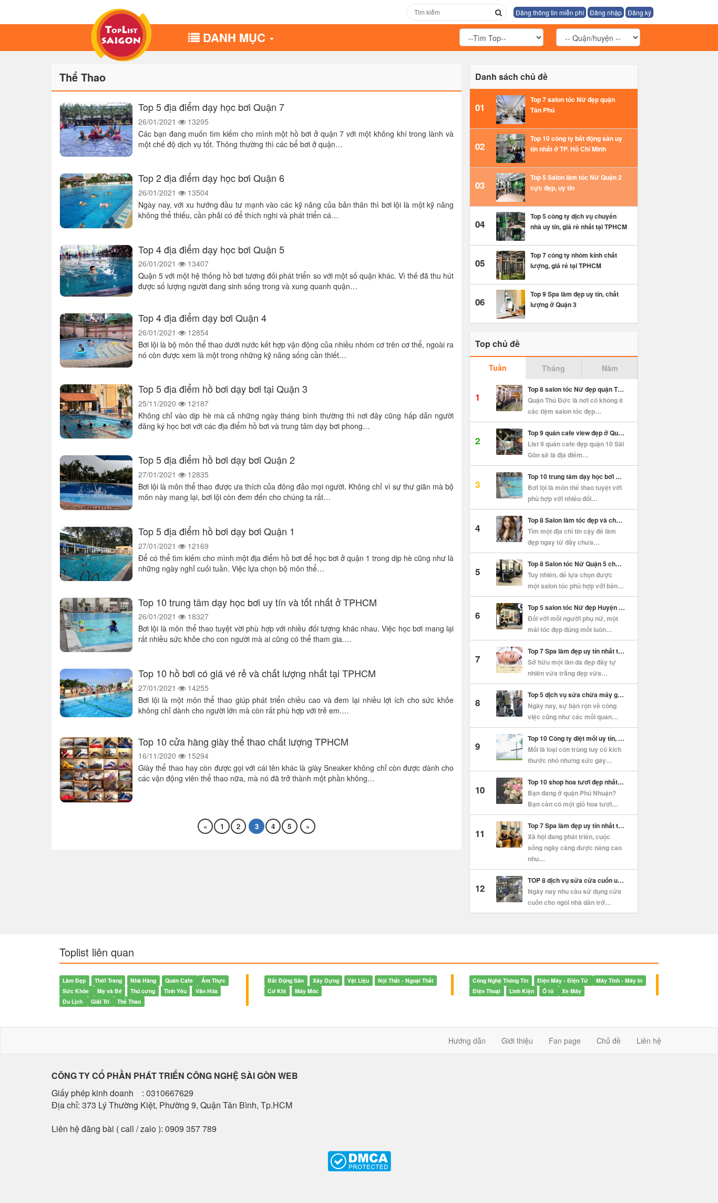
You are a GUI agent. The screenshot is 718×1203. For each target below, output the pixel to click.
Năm (610, 368)
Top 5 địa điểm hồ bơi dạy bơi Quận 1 (216, 531)
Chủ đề (609, 1040)
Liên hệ (649, 1040)
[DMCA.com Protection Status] (359, 1161)
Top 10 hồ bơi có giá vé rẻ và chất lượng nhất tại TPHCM (257, 673)
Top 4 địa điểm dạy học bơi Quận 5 (211, 249)
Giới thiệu (517, 1040)
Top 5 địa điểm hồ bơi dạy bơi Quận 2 (216, 459)
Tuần (498, 367)
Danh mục (236, 37)
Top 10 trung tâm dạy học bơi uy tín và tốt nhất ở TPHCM (257, 602)
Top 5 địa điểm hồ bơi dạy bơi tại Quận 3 (222, 388)
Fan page (565, 1040)
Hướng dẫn (467, 1040)
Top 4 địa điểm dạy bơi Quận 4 (202, 317)
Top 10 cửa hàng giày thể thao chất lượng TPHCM (243, 741)
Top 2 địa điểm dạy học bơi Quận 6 (211, 178)
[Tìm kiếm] (498, 12)
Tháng (553, 368)
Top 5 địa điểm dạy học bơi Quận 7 (211, 107)
